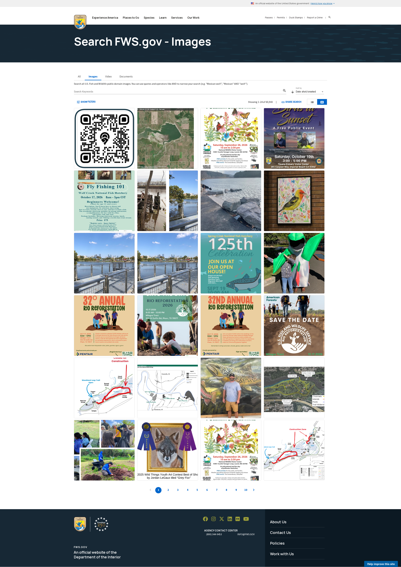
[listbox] (310, 91)
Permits (281, 17)
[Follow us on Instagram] (214, 519)
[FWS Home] (80, 22)
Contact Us (280, 532)
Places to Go (131, 17)
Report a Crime (315, 17)
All (79, 76)
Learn (163, 17)
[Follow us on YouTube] (247, 519)
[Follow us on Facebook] (206, 519)
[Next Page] (254, 490)
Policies (277, 543)
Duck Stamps (296, 17)
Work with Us (282, 553)
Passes (269, 17)
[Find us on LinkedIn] (231, 519)
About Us (278, 521)
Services (177, 17)
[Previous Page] (150, 490)
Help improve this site (381, 564)
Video (108, 76)
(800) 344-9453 (214, 534)
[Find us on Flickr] (238, 519)
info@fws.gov (246, 534)
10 (245, 490)
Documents (126, 76)
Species (149, 17)
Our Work (193, 17)
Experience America (105, 17)
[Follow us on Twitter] (222, 519)
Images (93, 76)
